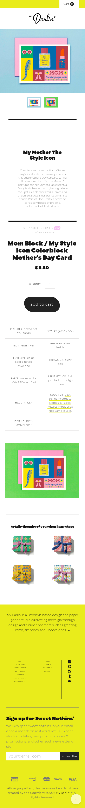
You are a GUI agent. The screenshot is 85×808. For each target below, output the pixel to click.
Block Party (46, 232)
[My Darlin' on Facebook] (70, 662)
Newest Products (59, 406)
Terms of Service (20, 678)
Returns (47, 671)
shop (27, 227)
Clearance (20, 674)
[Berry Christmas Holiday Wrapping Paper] (22, 545)
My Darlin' (63, 793)
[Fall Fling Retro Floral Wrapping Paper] (62, 574)
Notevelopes (20, 671)
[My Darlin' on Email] (70, 682)
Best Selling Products (60, 397)
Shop (20, 661)
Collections (20, 664)
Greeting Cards (42, 227)
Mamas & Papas (60, 403)
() (69, 4)
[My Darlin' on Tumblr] (70, 677)
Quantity (35, 284)
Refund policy (20, 681)
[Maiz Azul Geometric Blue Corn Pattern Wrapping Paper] (22, 574)
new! (57, 227)
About (47, 661)
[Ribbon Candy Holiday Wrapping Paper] (62, 545)
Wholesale (47, 668)
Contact (47, 664)
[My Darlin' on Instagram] (70, 672)
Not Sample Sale (60, 411)
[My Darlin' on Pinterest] (70, 667)
